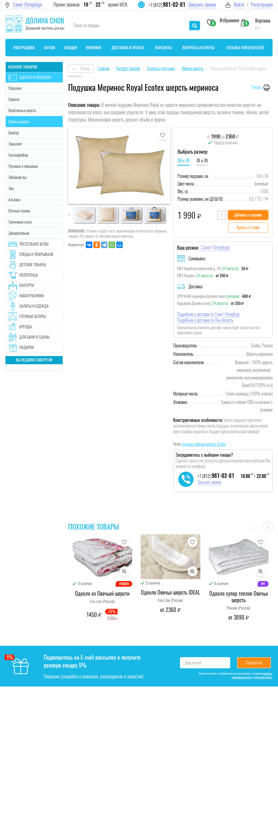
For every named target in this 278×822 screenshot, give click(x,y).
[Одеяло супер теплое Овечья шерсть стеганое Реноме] (238, 556)
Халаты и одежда (34, 306)
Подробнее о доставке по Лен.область (205, 320)
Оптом (49, 47)
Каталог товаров (22, 67)
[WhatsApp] (112, 245)
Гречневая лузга (20, 222)
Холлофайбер (18, 155)
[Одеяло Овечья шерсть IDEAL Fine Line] (170, 556)
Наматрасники (31, 295)
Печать (256, 87)
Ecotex (221, 444)
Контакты (163, 47)
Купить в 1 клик (248, 227)
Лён (11, 188)
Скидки (70, 47)
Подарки (26, 347)
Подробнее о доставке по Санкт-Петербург (208, 314)
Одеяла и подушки (35, 77)
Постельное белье (34, 244)
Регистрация (262, 4)
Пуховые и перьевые (23, 166)
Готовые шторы (32, 316)
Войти (239, 4)
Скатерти (26, 285)
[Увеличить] (124, 571)
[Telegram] (104, 245)
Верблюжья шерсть (22, 110)
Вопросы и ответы (198, 47)
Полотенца (28, 275)
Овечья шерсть (19, 121)
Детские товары (32, 264)
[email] (144, 8)
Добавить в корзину (248, 215)
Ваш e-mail (193, 663)
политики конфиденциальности (252, 675)
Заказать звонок (202, 4)
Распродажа (24, 47)
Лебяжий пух (17, 177)
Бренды (25, 326)
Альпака (14, 199)
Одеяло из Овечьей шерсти (102, 593)
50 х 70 (183, 160)
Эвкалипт (15, 144)
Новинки (93, 47)
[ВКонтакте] (89, 245)
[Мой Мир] (119, 245)
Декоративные (18, 233)
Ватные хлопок (19, 211)
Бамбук (13, 132)
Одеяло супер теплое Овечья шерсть (238, 597)
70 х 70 (202, 160)
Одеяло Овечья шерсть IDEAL (170, 592)
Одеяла (13, 99)
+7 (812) (167, 5)
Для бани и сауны (34, 337)
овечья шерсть (205, 444)
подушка (188, 444)
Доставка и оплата (128, 47)
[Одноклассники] (96, 245)
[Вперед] (268, 527)
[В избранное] (163, 135)
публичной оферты (263, 677)
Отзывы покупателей (245, 47)
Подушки (14, 88)
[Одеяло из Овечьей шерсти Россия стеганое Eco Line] (102, 556)
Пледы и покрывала (36, 254)
